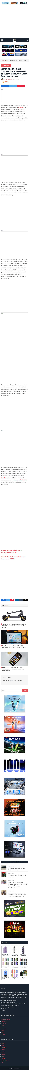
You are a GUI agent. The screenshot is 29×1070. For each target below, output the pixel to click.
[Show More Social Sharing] (26, 86)
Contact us (3, 1000)
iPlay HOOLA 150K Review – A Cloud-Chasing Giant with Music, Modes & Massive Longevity (17, 894)
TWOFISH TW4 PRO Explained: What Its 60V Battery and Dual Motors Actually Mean (14, 625)
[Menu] (2, 40)
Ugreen (3, 1062)
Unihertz (3, 1051)
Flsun (3, 1052)
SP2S (3, 1030)
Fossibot (3, 1049)
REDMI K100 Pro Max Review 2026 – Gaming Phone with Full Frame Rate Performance (13, 669)
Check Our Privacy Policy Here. (8, 1002)
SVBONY (3, 1043)
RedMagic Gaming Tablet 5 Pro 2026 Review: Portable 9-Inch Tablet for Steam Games (14, 647)
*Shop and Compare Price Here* (8, 1007)
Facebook (3, 1008)
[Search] (27, 40)
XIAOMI (19, 862)
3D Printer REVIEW (12, 862)
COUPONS (6, 65)
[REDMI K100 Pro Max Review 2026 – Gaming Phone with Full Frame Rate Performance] (14, 659)
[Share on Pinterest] (21, 86)
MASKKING (4, 1029)
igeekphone (18, 1068)
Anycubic (3, 1054)
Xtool (3, 1056)
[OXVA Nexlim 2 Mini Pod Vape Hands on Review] (3, 867)
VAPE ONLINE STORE (6, 1019)
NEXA (3, 1027)
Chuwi (3, 1045)
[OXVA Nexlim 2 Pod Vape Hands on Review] (3, 874)
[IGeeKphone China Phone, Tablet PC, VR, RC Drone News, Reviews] (14, 40)
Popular (4, 862)
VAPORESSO (4, 1021)
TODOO (3, 1034)
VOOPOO (4, 1023)
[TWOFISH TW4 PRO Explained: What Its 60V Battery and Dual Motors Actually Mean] (14, 615)
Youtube (3, 1010)
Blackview (4, 1047)
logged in (11, 680)
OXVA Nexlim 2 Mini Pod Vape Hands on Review (16, 868)
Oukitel (3, 1058)
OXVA (3, 1025)
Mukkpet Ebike (5, 1060)
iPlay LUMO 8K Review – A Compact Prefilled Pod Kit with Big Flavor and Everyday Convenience (17, 885)
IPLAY (3, 1032)
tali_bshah (9, 79)
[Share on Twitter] (13, 86)
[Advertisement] (14, 21)
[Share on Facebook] (5, 86)
